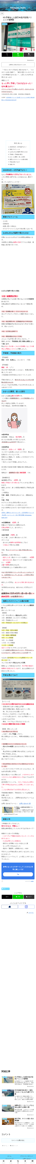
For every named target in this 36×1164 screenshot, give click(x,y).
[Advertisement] (18, 120)
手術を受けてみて (15, 162)
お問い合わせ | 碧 (25, 803)
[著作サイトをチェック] (9, 907)
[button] (29, 55)
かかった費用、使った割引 (17, 157)
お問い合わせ (27, 1159)
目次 (15, 143)
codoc (32, 881)
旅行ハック (6, 888)
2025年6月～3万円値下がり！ (18, 147)
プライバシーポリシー (26, 1156)
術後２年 (12, 164)
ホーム (9, 1156)
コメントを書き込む (18, 1140)
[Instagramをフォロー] (26, 907)
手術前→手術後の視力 (16, 154)
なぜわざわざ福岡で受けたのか (19, 152)
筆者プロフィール (15, 149)
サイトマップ (9, 1159)
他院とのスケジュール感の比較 (19, 159)
